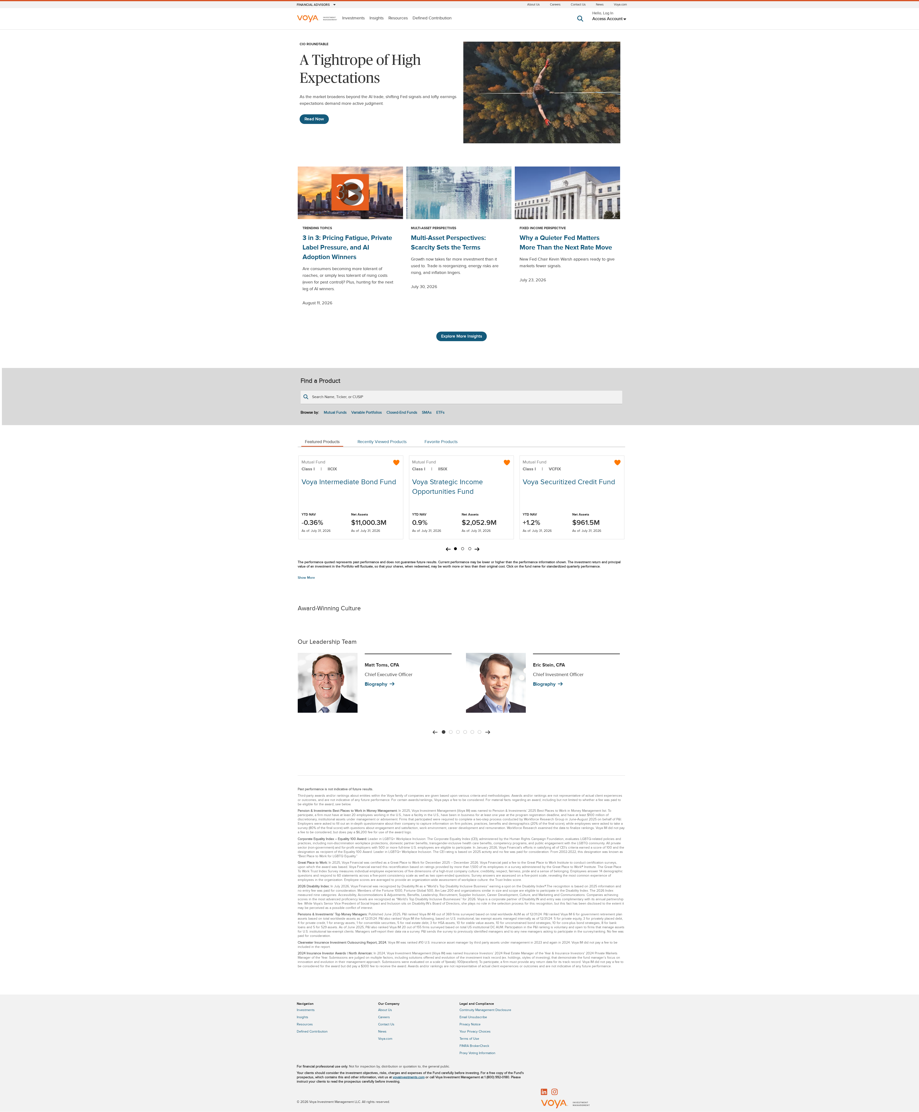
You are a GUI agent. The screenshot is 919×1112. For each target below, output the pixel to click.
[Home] (316, 19)
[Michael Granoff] (328, 683)
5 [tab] (472, 730)
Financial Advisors (313, 5)
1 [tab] (455, 549)
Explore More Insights (461, 336)
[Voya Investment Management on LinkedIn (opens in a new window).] (544, 1092)
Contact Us (578, 4)
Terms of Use (469, 1039)
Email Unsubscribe (473, 1017)
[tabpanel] (350, 497)
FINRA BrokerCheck (474, 1046)
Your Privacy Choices (475, 1032)
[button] (581, 23)
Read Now (314, 119)
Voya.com (620, 4)
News (600, 4)
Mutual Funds (335, 412)
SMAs (426, 412)
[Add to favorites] (396, 462)
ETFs (440, 412)
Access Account (607, 18)
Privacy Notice (470, 1024)
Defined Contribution (432, 18)
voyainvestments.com (409, 1077)
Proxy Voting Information (477, 1053)
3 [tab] (469, 549)
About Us (533, 4)
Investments (353, 18)
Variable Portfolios (366, 412)
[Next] (487, 732)
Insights (377, 18)
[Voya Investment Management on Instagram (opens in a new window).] (554, 1092)
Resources (398, 18)
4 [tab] (465, 730)
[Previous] (435, 732)
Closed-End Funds (402, 412)
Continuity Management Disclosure (485, 1010)
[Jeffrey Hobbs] (496, 683)
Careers (555, 4)
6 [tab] (479, 730)
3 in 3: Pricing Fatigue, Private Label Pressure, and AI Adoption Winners (347, 247)
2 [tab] (462, 549)
